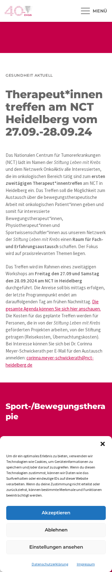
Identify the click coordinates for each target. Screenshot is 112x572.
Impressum (86, 564)
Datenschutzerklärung (50, 564)
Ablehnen (56, 530)
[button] (103, 444)
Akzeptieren (56, 513)
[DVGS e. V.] (18, 11)
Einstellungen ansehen (56, 547)
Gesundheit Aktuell (29, 75)
